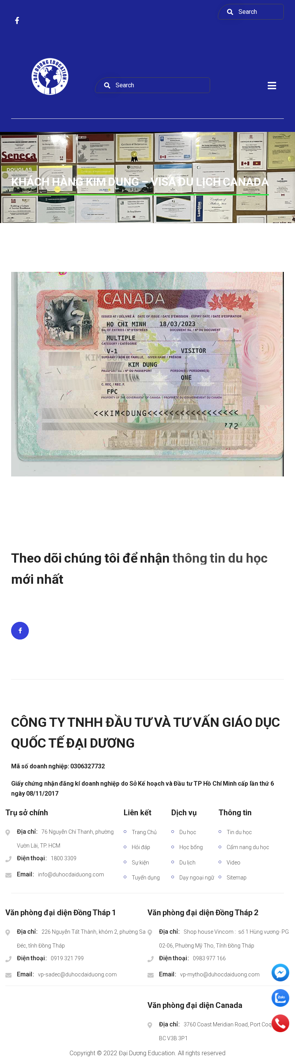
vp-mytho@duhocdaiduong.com (220, 974)
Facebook (20, 631)
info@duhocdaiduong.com (71, 874)
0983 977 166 (209, 958)
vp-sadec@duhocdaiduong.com (77, 974)
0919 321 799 (67, 958)
